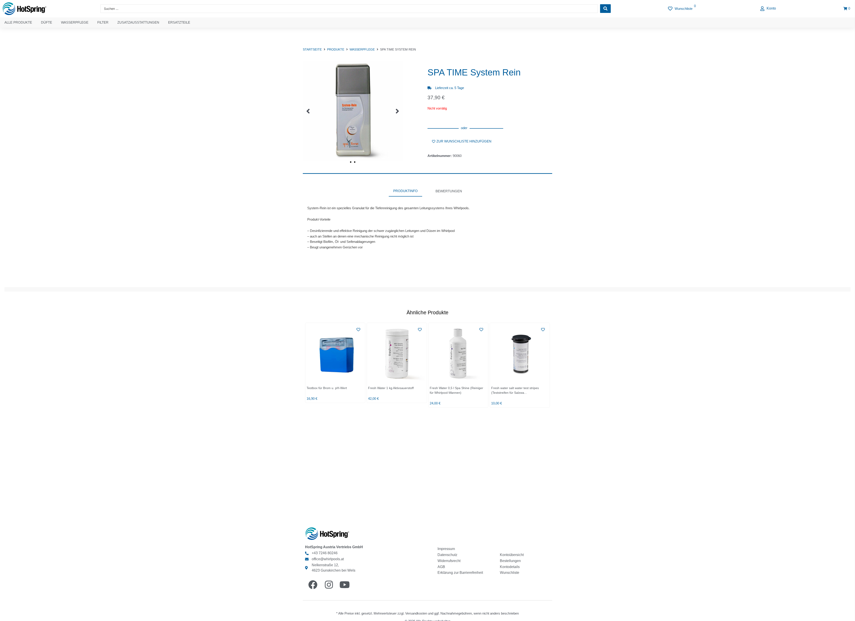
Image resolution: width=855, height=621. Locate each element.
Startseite (312, 49)
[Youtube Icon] (345, 584)
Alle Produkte (18, 22)
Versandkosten (416, 613)
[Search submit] (605, 8)
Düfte (46, 22)
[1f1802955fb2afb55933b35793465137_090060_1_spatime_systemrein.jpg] (353, 111)
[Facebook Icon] (313, 584)
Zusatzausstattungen (138, 22)
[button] (768, 8)
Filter (102, 22)
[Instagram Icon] (329, 584)
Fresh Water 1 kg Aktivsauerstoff (391, 388)
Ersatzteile (179, 22)
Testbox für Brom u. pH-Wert (327, 388)
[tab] (405, 191)
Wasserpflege (74, 22)
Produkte (335, 49)
